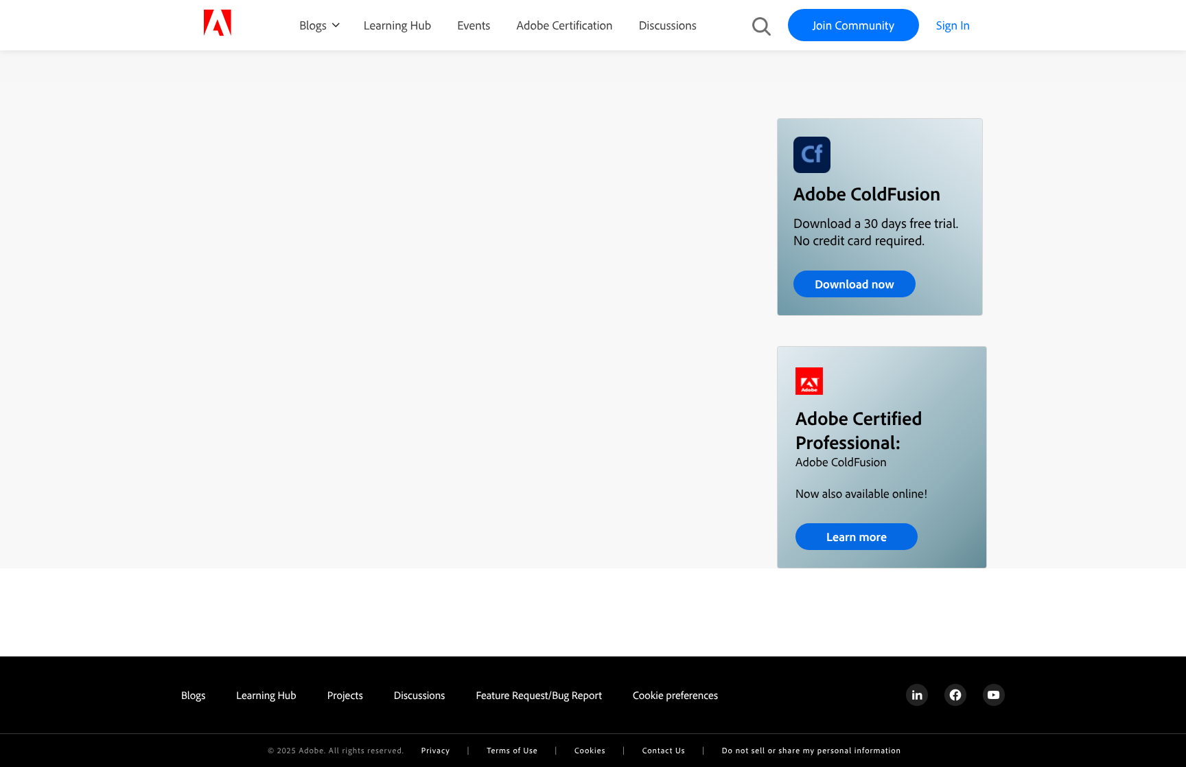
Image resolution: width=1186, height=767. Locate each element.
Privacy (435, 750)
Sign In (953, 25)
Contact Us (663, 750)
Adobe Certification (564, 25)
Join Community (853, 25)
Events (473, 25)
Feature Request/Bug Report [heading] (539, 695)
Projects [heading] (345, 695)
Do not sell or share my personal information (811, 750)
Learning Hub (397, 25)
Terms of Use (512, 750)
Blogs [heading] (193, 695)
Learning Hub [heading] (266, 695)
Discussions (668, 25)
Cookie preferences (675, 695)
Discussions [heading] (419, 695)
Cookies (589, 750)
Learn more (856, 537)
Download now (854, 284)
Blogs (313, 25)
